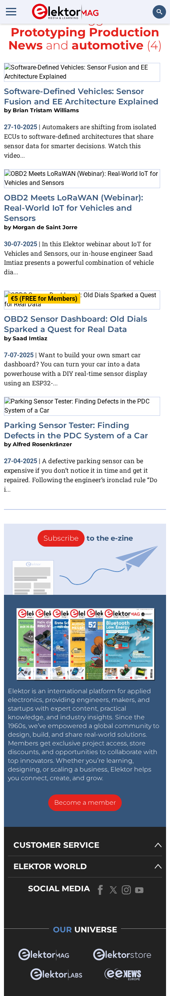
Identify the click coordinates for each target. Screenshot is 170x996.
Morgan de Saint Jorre (45, 227)
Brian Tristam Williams (46, 110)
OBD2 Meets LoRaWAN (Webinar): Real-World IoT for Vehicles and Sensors (73, 208)
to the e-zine (88, 538)
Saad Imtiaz (30, 338)
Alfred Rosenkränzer (42, 444)
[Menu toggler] (11, 11)
